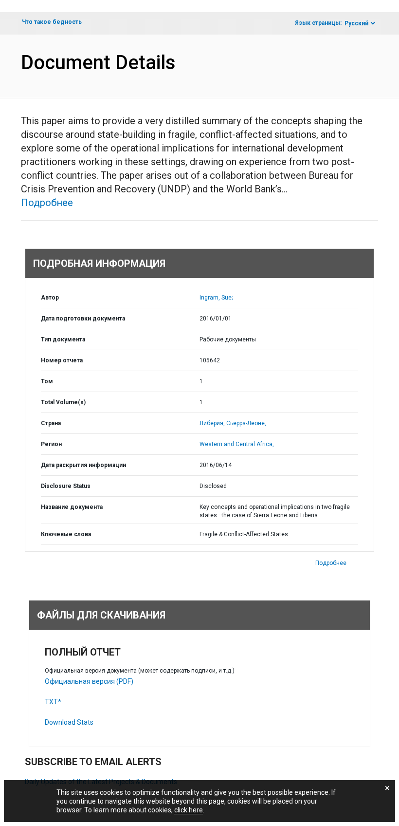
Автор (50, 297)
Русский (356, 23)
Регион (51, 444)
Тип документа (63, 339)
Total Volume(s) (63, 402)
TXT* (53, 702)
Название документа (72, 507)
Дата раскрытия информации (83, 465)
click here (188, 810)
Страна (51, 423)
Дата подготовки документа (83, 318)
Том (47, 381)
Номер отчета (62, 360)
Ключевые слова (66, 534)
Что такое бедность (52, 22)
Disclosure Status (66, 486)
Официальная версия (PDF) (89, 681)
